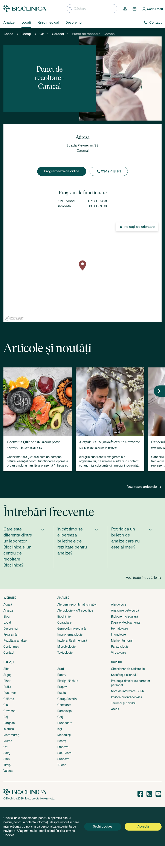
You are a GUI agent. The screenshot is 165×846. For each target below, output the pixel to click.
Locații (26, 34)
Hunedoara (64, 723)
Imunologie (118, 634)
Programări (10, 634)
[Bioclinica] (24, 8)
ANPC (115, 709)
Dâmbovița (64, 711)
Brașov (62, 687)
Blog (6, 616)
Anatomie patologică (125, 610)
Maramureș (11, 735)
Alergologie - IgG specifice (75, 610)
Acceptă (143, 826)
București (9, 693)
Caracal (58, 34)
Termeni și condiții (123, 703)
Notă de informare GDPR (127, 691)
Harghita (9, 723)
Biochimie (64, 616)
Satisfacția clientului (124, 675)
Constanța (64, 705)
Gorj (60, 717)
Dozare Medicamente (125, 622)
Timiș (7, 765)
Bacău (61, 675)
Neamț (61, 741)
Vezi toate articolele (142, 487)
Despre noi (10, 628)
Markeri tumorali (122, 640)
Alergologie (118, 604)
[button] (159, 391)
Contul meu (11, 646)
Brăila (7, 687)
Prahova (63, 747)
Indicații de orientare (139, 227)
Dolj (5, 717)
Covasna (9, 711)
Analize (8, 610)
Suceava (63, 759)
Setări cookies (102, 826)
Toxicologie (65, 652)
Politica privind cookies (126, 697)
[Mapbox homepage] (14, 318)
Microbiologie (66, 646)
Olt (42, 34)
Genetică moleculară (71, 628)
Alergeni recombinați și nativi (76, 604)
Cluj (6, 705)
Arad (60, 669)
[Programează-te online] (135, 8)
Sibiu (6, 759)
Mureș (7, 741)
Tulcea (61, 765)
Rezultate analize (15, 640)
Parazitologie (119, 646)
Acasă (8, 34)
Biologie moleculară (124, 616)
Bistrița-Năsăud (67, 681)
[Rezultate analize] (125, 8)
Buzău (61, 693)
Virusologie (118, 652)
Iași (59, 729)
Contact (155, 22)
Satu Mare (64, 753)
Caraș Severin (67, 699)
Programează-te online (61, 171)
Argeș (7, 675)
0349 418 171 (111, 171)
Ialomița (8, 729)
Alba (6, 669)
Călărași (9, 699)
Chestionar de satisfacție (128, 669)
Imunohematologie (69, 634)
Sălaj (6, 753)
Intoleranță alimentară (72, 640)
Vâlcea (8, 770)
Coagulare (64, 622)
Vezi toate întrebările (141, 578)
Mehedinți (64, 735)
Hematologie (119, 628)
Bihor (7, 681)
